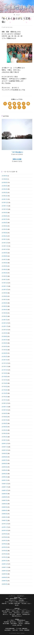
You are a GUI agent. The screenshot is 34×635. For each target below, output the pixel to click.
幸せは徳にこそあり (26, 603)
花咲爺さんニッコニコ (11, 609)
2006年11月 (5, 567)
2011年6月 (4, 383)
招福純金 (17, 619)
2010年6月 (4, 423)
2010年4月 (4, 430)
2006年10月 (5, 570)
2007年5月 (4, 547)
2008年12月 (5, 483)
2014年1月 (4, 279)
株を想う (17, 605)
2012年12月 (5, 323)
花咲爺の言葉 (17, 597)
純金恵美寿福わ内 (21, 620)
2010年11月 (5, 406)
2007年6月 (4, 544)
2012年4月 (4, 350)
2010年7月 (4, 420)
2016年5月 (4, 186)
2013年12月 (5, 283)
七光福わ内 (20, 621)
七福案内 (27, 621)
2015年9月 (4, 212)
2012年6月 (4, 343)
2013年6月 (4, 303)
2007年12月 (5, 524)
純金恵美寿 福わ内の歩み (10, 621)
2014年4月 (4, 269)
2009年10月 (5, 450)
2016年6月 (4, 182)
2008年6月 (4, 504)
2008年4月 (4, 510)
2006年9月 (4, 574)
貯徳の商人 (4, 603)
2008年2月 (4, 517)
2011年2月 (4, 396)
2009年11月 (5, 447)
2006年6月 (4, 584)
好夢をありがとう (13, 600)
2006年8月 (4, 577)
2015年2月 (4, 236)
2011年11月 (5, 366)
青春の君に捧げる (6, 611)
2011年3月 (4, 393)
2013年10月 (5, 289)
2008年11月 (5, 487)
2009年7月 (4, 460)
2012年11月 (5, 326)
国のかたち (5, 614)
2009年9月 (4, 453)
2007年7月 (4, 540)
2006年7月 (4, 580)
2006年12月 (5, 564)
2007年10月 (5, 530)
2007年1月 (4, 560)
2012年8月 (4, 336)
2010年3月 (4, 433)
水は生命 (5, 612)
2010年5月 (4, 427)
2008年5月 (4, 507)
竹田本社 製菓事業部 (24, 630)
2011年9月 (4, 373)
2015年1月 (4, 239)
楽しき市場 (12, 614)
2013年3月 (4, 313)
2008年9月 (4, 493)
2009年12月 (5, 443)
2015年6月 (4, 222)
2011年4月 (4, 390)
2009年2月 (4, 477)
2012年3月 (4, 353)
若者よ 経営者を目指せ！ (12, 598)
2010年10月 (5, 410)
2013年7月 (4, 299)
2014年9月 (4, 253)
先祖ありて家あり (16, 611)
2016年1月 (4, 199)
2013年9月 (4, 293)
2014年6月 (4, 263)
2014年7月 (4, 259)
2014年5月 (4, 266)
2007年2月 (4, 557)
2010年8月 (4, 417)
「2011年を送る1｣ (17, 152)
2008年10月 (5, 490)
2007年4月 (4, 550)
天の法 (10, 612)
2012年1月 (4, 360)
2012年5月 (4, 346)
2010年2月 (4, 437)
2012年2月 (4, 356)
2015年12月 (5, 202)
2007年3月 (4, 554)
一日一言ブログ (20, 596)
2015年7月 (4, 219)
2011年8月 (4, 376)
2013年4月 (4, 309)
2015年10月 (5, 209)
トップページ (12, 596)
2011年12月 (5, 363)
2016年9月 (4, 176)
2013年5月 (4, 306)
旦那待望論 (21, 600)
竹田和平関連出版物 (9, 628)
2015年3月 (4, 232)
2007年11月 (5, 527)
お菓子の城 (15, 630)
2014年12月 (5, 243)
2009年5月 (4, 467)
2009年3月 (4, 473)
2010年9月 (4, 413)
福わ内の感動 (6, 623)
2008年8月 (4, 497)
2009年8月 (4, 457)
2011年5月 (4, 386)
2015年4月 (4, 229)
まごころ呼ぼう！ (11, 620)
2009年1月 (4, 480)
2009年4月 (4, 470)
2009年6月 (4, 463)
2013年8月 (4, 296)
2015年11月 (5, 206)
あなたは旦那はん (26, 612)
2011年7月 (4, 380)
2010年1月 (4, 440)
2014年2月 (4, 276)
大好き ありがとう (26, 611)
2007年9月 (4, 534)
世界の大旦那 (17, 159)
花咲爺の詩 (17, 608)
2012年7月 (4, 340)
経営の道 (19, 614)
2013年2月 (4, 316)
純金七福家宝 (14, 623)
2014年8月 (4, 256)
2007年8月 (4, 537)
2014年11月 (5, 246)
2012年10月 (5, 330)
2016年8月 (4, 179)
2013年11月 (5, 286)
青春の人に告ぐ (23, 598)
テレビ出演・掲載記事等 (21, 628)
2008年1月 (4, 520)
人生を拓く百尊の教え (17, 625)
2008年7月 (4, 500)
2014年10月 (5, 249)
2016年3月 (4, 192)
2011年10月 (5, 370)
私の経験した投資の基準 (14, 603)
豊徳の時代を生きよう (17, 616)
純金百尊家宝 (8, 630)
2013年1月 (4, 319)
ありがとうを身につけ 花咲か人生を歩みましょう (16, 601)
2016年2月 (4, 196)
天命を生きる (17, 612)
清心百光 (21, 623)
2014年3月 (4, 273)
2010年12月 (5, 403)
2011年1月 (4, 400)
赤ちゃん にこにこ (22, 609)
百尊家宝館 (27, 623)
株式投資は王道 (26, 614)
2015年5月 (4, 226)
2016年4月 (4, 189)
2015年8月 (4, 216)
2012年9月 (4, 333)
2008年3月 (4, 514)
